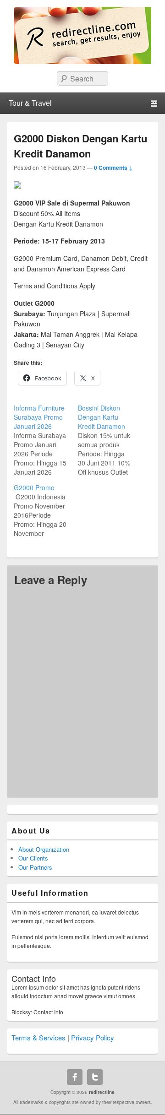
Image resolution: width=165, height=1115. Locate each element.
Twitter (95, 1077)
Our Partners (35, 867)
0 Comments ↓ (113, 167)
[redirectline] (82, 61)
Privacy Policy (92, 1037)
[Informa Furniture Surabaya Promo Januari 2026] (46, 439)
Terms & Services (38, 1037)
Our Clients (33, 858)
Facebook (74, 1077)
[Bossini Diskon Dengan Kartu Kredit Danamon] (110, 439)
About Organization (43, 849)
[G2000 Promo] (46, 510)
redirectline (102, 1092)
